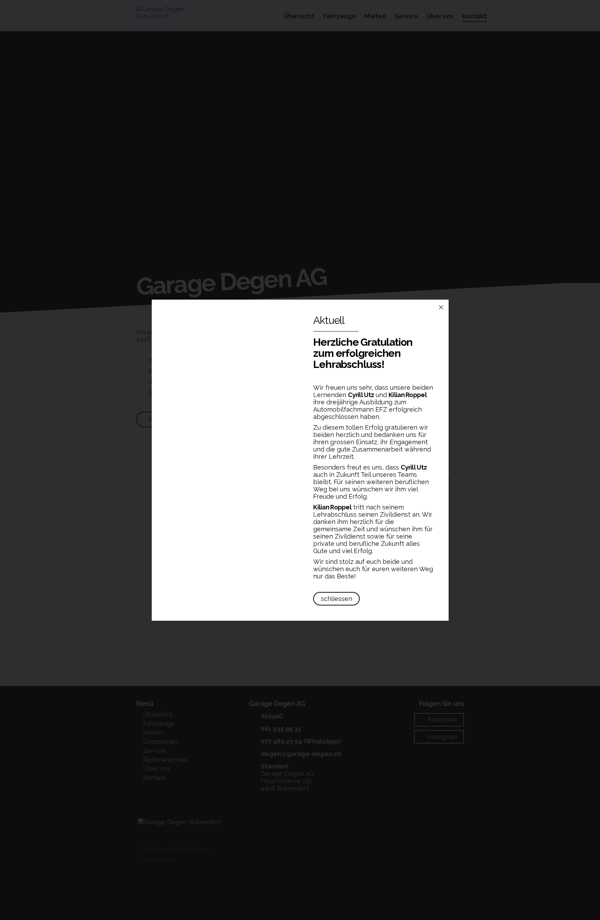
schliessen (336, 598)
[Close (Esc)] (441, 307)
